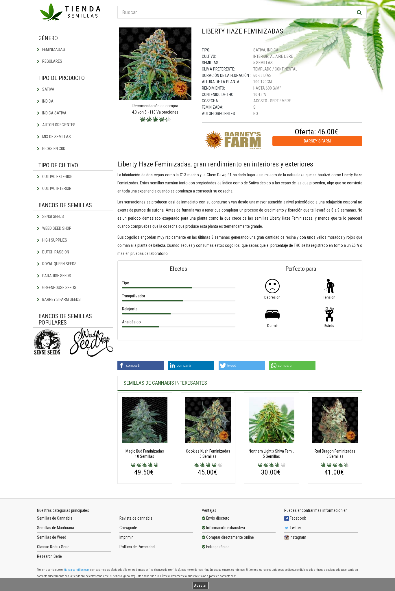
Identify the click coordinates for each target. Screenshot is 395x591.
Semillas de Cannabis (54, 518)
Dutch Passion (55, 252)
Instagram (297, 537)
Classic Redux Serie (53, 546)
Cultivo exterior (57, 176)
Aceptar (200, 585)
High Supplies (54, 240)
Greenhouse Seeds (58, 287)
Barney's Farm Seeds (61, 299)
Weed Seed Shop (56, 228)
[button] (140, 365)
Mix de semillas (56, 136)
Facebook (297, 518)
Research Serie (49, 556)
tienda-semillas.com (77, 569)
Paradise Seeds (56, 275)
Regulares (51, 61)
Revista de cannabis (135, 518)
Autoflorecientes (58, 125)
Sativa (47, 89)
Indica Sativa (54, 113)
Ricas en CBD (53, 148)
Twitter (295, 527)
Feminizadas (53, 49)
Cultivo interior (56, 188)
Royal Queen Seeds (59, 264)
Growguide (128, 527)
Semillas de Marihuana (55, 527)
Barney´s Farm (317, 141)
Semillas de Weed (51, 537)
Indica (47, 101)
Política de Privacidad (137, 546)
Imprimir (126, 537)
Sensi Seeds (52, 216)
